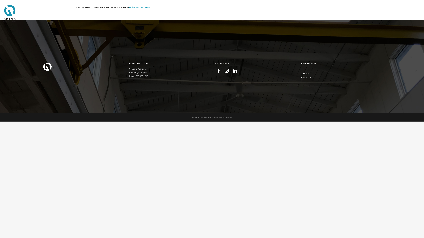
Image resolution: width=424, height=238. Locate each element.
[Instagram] (226, 70)
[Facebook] (218, 70)
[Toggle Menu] (418, 13)
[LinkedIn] (234, 70)
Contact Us (306, 77)
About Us (305, 73)
